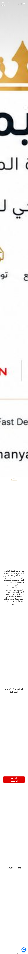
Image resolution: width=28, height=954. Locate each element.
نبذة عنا (8, 3)
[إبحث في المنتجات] (25, 107)
